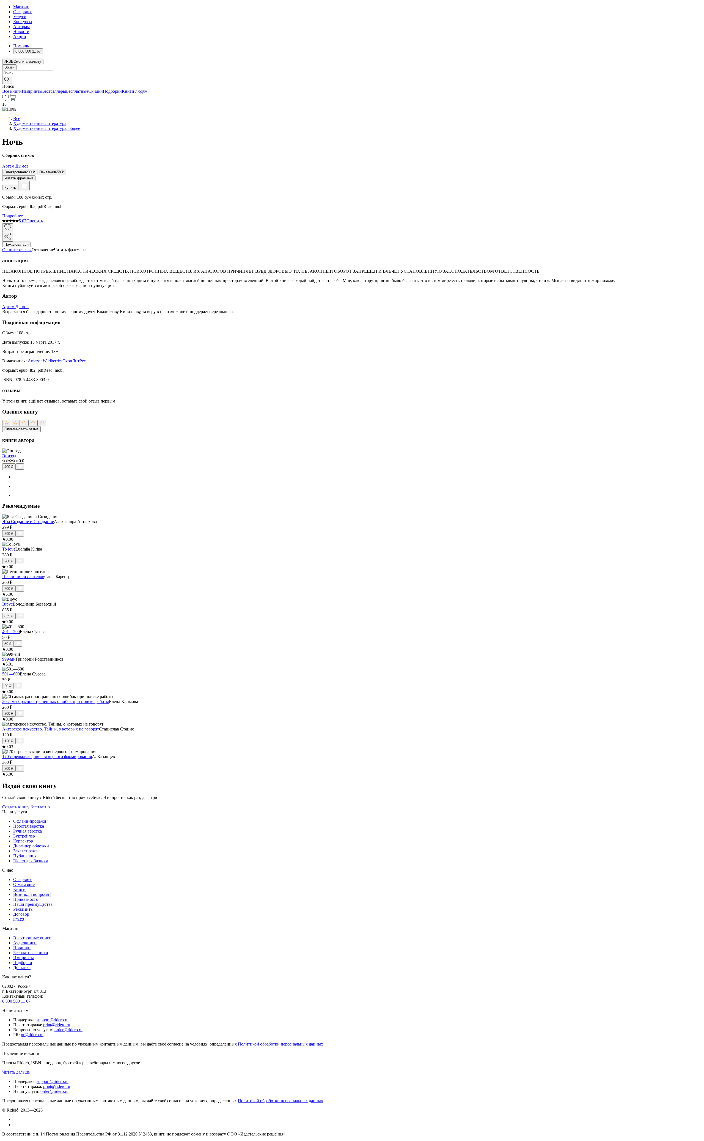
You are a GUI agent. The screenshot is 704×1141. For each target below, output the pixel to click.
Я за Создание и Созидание (28, 521)
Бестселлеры (54, 91)
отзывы (25, 249)
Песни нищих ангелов (23, 576)
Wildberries (52, 361)
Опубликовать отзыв (21, 429)
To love (8, 549)
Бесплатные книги (30, 952)
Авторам (21, 26)
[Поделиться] (7, 237)
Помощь (21, 45)
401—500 (11, 631)
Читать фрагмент (18, 178)
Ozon (67, 361)
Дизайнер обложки (31, 846)
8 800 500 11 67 (16, 1001)
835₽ (8, 616)
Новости (21, 31)
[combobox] (352, 73)
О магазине (24, 884)
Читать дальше (16, 1072)
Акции (19, 36)
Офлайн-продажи (29, 821)
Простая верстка (28, 826)
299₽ (8, 534)
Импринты (32, 91)
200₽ (8, 589)
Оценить (34, 220)
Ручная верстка (27, 831)
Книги (19, 889)
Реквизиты (23, 909)
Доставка (22, 967)
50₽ (8, 644)
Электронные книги (32, 937)
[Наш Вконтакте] (16, 1119)
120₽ (8, 741)
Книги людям (134, 91)
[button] (352, 79)
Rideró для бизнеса (30, 860)
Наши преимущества (33, 904)
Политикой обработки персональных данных (280, 1044)
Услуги (19, 16)
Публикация (25, 855)
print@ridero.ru (56, 1024)
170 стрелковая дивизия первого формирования (47, 756)
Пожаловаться (16, 244)
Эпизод (9, 455)
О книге (10, 249)
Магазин (21, 6)
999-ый (9, 659)
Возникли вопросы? (32, 894)
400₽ (8, 467)
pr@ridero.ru (32, 1034)
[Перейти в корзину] (12, 99)
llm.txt (18, 919)
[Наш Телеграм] (15, 1124)
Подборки (112, 91)
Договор (21, 914)
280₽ (8, 561)
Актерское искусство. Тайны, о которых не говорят (50, 729)
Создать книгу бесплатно (26, 807)
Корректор (23, 841)
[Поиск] (7, 80)
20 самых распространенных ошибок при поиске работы (55, 701)
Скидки (95, 91)
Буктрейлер (24, 836)
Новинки (22, 947)
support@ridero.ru (52, 1019)
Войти (9, 67)
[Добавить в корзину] (24, 185)
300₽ (8, 769)
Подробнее (12, 216)
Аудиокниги (25, 942)
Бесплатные (77, 91)
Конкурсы (22, 21)
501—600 (11, 674)
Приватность (25, 899)
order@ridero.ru (68, 1029)
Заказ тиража (25, 851)
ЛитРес (79, 361)
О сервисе (22, 11)
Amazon (35, 361)
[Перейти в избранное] (5, 99)
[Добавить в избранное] (7, 227)
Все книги (12, 91)
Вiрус (7, 604)
